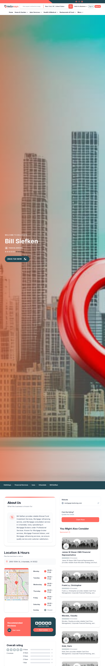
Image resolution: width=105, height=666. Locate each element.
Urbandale (42, 485)
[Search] (70, 6)
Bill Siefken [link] (54, 485)
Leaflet (8, 599)
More (79, 12)
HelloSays (7, 485)
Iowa (33, 485)
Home (11, 12)
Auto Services (35, 12)
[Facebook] (76, 1)
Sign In (91, 6)
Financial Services (21, 485)
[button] (16, 583)
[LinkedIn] (82, 1)
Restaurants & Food (67, 12)
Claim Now (80, 520)
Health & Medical (50, 12)
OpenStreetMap (16, 599)
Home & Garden (20, 12)
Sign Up (97, 6)
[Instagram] (79, 1)
